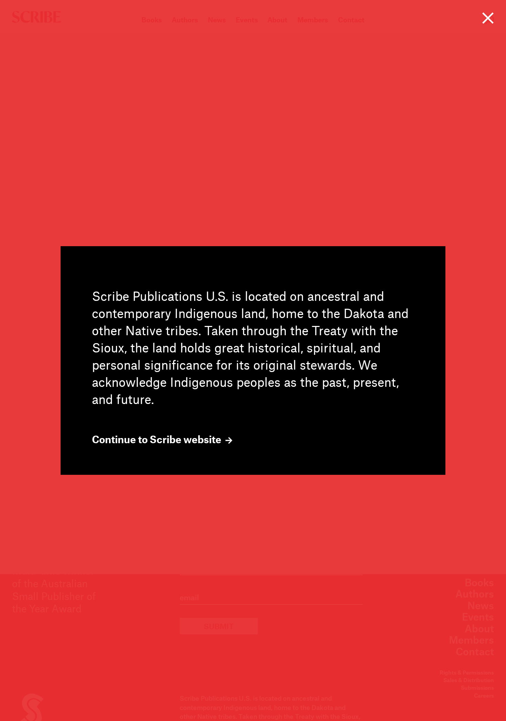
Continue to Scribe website (157, 439)
